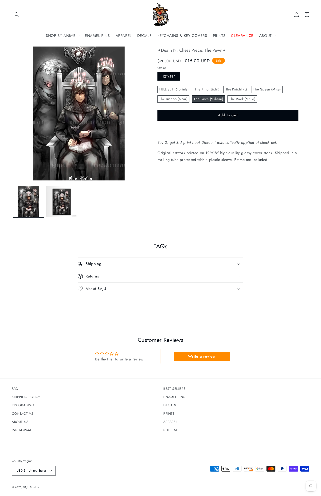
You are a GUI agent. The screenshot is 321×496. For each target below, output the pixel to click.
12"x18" (168, 76)
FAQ (15, 388)
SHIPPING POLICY (26, 396)
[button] (17, 14)
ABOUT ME (20, 421)
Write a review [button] (201, 356)
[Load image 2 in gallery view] (61, 201)
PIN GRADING (23, 405)
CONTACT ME (23, 413)
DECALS (169, 405)
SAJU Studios (31, 487)
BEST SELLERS (174, 388)
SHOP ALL (171, 430)
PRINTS (169, 413)
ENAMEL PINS (174, 396)
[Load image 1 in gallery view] (28, 201)
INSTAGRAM (21, 430)
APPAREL (170, 421)
